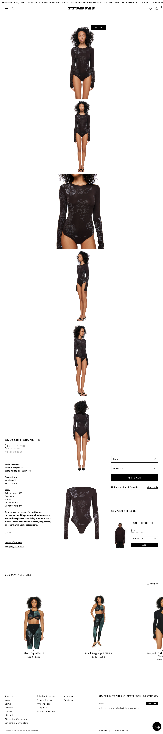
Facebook (68, 700)
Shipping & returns (14, 546)
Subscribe (152, 703)
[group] (33, 625)
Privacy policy (43, 704)
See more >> (151, 584)
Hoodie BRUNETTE (142, 523)
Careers (8, 711)
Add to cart (134, 478)
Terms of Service (45, 700)
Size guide (42, 708)
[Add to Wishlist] (6, 532)
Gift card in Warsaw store (17, 719)
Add (144, 545)
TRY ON (98, 27)
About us (9, 696)
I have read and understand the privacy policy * (121, 708)
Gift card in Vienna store (16, 723)
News (7, 700)
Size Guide (152, 487)
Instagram (68, 696)
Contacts (9, 708)
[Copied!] (9, 532)
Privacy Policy (104, 731)
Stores (8, 704)
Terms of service (13, 542)
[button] (33, 650)
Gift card (9, 715)
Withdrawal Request (46, 711)
